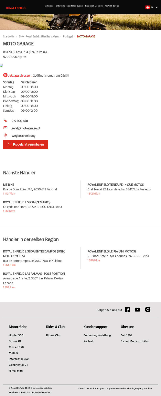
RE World (108, 6)
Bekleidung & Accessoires (94, 6)
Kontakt (88, 341)
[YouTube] (137, 311)
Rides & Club (71, 6)
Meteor (13, 352)
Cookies (148, 388)
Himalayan (16, 370)
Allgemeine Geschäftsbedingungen (124, 388)
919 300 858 (20, 120)
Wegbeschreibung (23, 135)
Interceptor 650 (19, 358)
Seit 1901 (126, 335)
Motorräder (49, 6)
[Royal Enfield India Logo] (16, 7)
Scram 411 (15, 341)
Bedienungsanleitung (97, 335)
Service (116, 6)
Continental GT (18, 364)
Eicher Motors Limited (135, 341)
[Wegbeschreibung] (80, 66)
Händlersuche (60, 6)
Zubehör (80, 6)
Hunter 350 (16, 335)
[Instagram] (147, 311)
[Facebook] (127, 311)
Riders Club (53, 335)
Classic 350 (16, 347)
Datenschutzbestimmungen (90, 388)
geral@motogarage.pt (26, 128)
